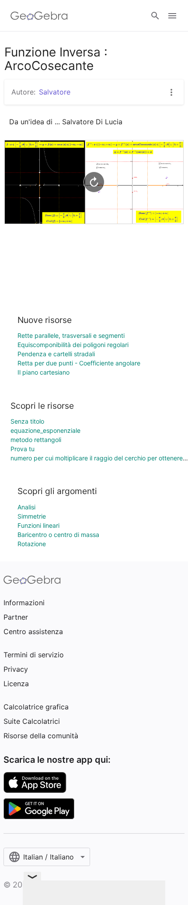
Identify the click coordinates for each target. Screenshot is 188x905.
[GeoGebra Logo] (39, 15)
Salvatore (54, 92)
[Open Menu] (172, 16)
